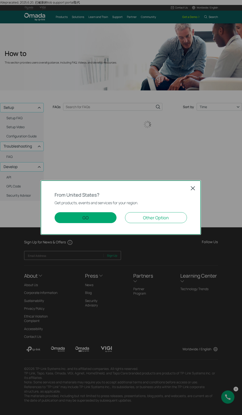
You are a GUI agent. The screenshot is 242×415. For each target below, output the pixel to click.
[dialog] (121, 207)
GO (85, 217)
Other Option (156, 217)
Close (192, 188)
